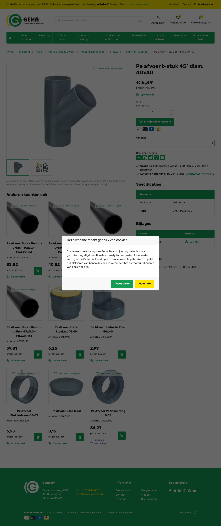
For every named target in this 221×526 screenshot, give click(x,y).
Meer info (145, 283)
